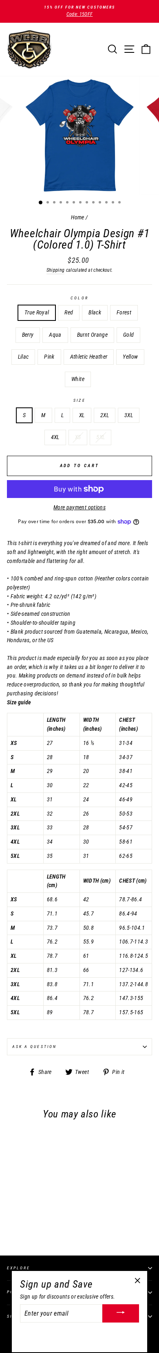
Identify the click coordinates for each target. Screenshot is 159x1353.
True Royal (36, 312)
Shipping (55, 270)
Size (79, 400)
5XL (100, 437)
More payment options (79, 507)
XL (82, 415)
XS (78, 437)
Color (79, 298)
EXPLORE (18, 1268)
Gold (128, 334)
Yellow (130, 356)
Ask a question (34, 1046)
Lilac (23, 356)
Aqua (55, 334)
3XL (128, 415)
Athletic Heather (88, 356)
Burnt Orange (92, 334)
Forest (124, 312)
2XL (104, 415)
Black (94, 312)
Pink (49, 356)
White (77, 379)
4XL (55, 437)
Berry (28, 334)
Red (68, 312)
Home (77, 217)
